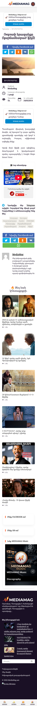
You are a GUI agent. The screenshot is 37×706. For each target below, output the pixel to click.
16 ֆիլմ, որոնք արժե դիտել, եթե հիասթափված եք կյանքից (16, 359)
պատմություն (11, 226)
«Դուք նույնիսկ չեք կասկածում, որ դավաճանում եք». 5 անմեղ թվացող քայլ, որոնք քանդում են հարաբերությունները (18, 629)
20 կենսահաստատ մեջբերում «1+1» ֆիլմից (18, 395)
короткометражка (10, 221)
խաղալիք (11, 224)
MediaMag (17, 254)
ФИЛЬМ (31, 221)
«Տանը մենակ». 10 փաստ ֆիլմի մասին (16, 501)
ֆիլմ (30, 226)
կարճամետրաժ (25, 224)
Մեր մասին (6, 672)
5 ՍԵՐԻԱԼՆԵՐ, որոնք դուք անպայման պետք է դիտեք (14, 432)
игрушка (14, 218)
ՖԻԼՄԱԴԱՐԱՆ (10, 80)
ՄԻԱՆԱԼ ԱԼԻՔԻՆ (18, 24)
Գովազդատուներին (10, 669)
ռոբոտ (22, 226)
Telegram (31, 205)
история (24, 218)
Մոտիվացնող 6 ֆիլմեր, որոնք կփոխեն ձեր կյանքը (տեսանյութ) (16, 468)
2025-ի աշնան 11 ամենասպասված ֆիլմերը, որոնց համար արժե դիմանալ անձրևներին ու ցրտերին (17, 322)
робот (22, 221)
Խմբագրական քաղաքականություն (16, 675)
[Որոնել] (31, 661)
